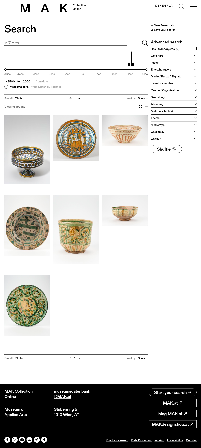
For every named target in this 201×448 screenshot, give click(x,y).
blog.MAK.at (170, 413)
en (164, 6)
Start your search (170, 392)
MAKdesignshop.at (170, 424)
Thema (155, 118)
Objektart (157, 56)
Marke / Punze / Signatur (166, 76)
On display (157, 132)
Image (154, 63)
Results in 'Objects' (165, 49)
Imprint (159, 440)
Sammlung (158, 97)
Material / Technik (162, 111)
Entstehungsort (161, 69)
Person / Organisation (165, 90)
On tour (156, 139)
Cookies (191, 440)
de (157, 6)
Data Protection (141, 440)
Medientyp (158, 125)
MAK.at (170, 403)
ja (170, 6)
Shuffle (164, 149)
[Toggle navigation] (193, 7)
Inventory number (162, 83)
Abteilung (157, 104)
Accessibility (175, 440)
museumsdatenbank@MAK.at (72, 394)
